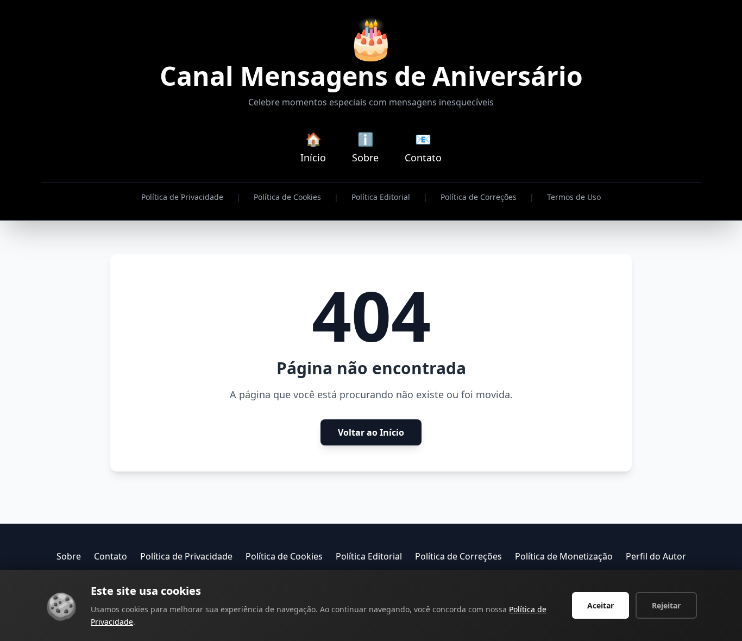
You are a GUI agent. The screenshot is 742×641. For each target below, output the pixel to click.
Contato (110, 556)
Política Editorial (380, 197)
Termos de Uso (574, 197)
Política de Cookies (287, 197)
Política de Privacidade (182, 197)
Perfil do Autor (656, 556)
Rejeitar (666, 605)
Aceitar (600, 605)
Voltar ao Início (371, 432)
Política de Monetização (564, 556)
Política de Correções (479, 197)
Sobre (68, 556)
